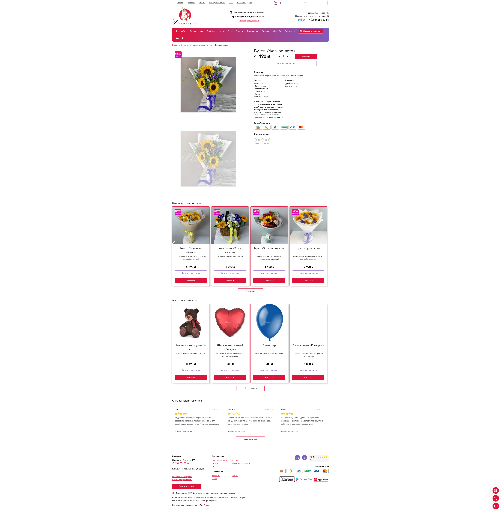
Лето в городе (197, 31)
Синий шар (269, 345)
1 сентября (181, 31)
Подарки (266, 31)
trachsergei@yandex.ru (249, 20)
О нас (231, 3)
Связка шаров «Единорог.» (308, 345)
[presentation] (174, 243)
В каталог (250, 291)
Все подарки (250, 388)
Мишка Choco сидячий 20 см (190, 347)
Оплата (180, 3)
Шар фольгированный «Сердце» (230, 347)
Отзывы (202, 3)
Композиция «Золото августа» (230, 250)
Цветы (221, 31)
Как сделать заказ (217, 3)
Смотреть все (250, 439)
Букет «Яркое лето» (308, 248)
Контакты (241, 3)
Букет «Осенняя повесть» (269, 248)
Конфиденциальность (241, 463)
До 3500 (210, 31)
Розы (230, 31)
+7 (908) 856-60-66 (318, 20)
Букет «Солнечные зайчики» (191, 250)
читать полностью (183, 431)
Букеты (239, 31)
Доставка (191, 3)
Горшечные (290, 31)
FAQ (250, 3)
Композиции (252, 31)
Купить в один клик (285, 63)
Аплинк (207, 505)
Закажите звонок (311, 31)
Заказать (306, 56)
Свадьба (277, 31)
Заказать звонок (187, 486)
